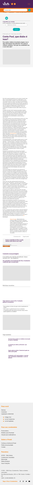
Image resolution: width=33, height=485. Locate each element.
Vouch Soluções (5, 463)
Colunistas (4, 412)
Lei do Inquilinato (9, 421)
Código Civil (8, 417)
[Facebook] (12, 4)
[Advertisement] (16, 376)
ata (23, 215)
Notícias (3, 410)
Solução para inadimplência (8, 434)
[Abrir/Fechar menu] (29, 4)
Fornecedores (5, 430)
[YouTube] (29, 481)
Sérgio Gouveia (13, 219)
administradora (13, 133)
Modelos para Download (7, 432)
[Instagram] (15, 4)
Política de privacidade (7, 445)
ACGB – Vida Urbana (6, 455)
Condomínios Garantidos (7, 457)
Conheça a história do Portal (8, 443)
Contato (3, 447)
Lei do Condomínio (10, 419)
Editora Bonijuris (5, 461)
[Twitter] (26, 481)
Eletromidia (4, 459)
